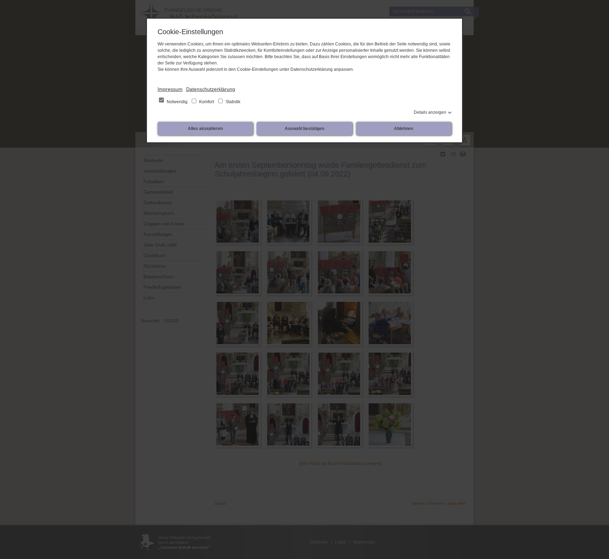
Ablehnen (403, 128)
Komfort (206, 101)
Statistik (232, 101)
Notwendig (177, 101)
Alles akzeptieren (205, 128)
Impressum (170, 89)
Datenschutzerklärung (210, 89)
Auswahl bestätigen (304, 128)
